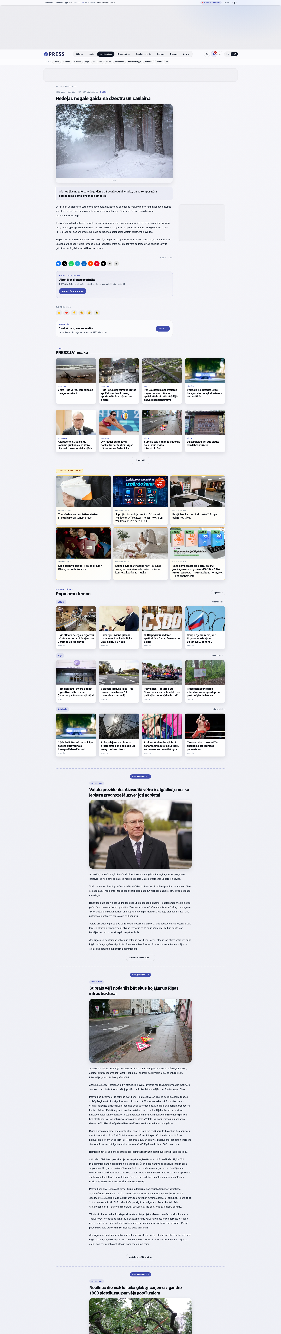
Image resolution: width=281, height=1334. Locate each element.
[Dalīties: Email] (109, 263)
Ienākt (227, 2)
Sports (186, 54)
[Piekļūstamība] (234, 3)
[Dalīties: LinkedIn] (84, 263)
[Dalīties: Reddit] (90, 263)
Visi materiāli (218, 602)
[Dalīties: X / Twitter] (64, 263)
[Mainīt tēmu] (220, 54)
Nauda (159, 62)
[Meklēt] (207, 54)
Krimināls (149, 62)
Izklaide (161, 54)
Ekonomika (119, 62)
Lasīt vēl (140, 460)
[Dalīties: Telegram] (77, 263)
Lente (91, 54)
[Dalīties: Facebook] (58, 263)
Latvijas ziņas (106, 54)
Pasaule (174, 54)
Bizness (77, 62)
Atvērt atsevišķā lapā (140, 958)
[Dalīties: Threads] (103, 263)
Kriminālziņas (124, 54)
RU (227, 54)
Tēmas (47, 62)
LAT (234, 54)
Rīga (87, 62)
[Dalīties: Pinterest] (97, 263)
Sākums (79, 54)
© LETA (103, 92)
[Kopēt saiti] (116, 263)
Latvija (56, 62)
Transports (97, 62)
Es (167, 62)
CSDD (108, 62)
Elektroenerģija (134, 62)
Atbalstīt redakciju (211, 2)
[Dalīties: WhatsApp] (71, 263)
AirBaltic (66, 62)
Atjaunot (218, 592)
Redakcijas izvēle (143, 54)
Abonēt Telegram (72, 291)
